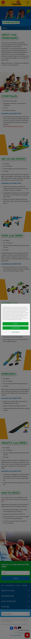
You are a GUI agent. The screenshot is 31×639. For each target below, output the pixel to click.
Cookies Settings (15, 331)
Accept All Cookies (15, 327)
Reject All (15, 323)
